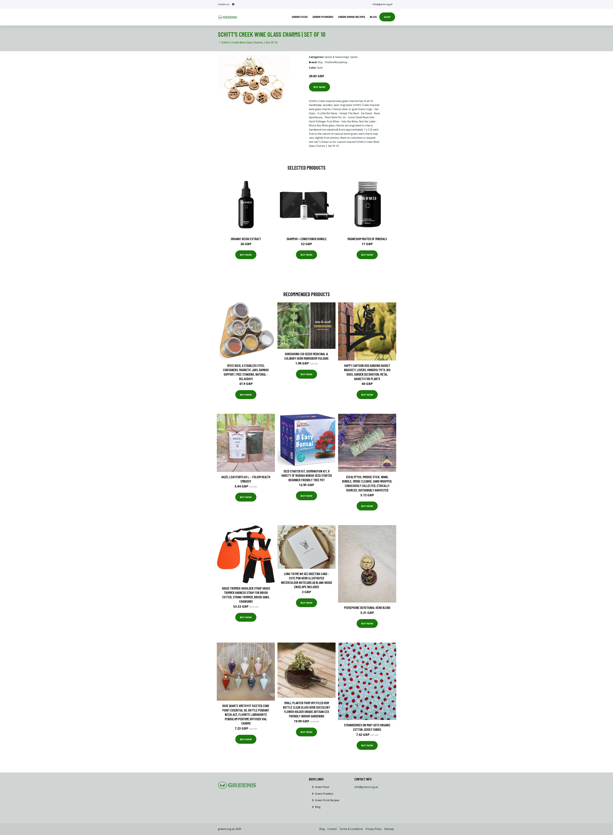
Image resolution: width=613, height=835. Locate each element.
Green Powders (322, 17)
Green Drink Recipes (351, 17)
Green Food (300, 17)
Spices (354, 57)
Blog (373, 17)
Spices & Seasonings (337, 57)
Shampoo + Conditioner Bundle (307, 239)
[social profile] (233, 4)
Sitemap (389, 829)
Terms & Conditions (351, 829)
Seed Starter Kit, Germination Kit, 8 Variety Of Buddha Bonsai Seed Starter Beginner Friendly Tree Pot (306, 475)
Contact (332, 829)
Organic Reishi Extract (246, 239)
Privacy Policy (374, 829)
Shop (387, 17)
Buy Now (319, 87)
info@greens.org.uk (383, 4)
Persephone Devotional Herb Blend (367, 608)
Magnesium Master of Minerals (367, 239)
